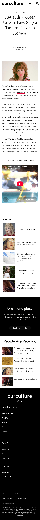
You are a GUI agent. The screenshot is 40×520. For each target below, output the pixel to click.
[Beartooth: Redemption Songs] (7, 381)
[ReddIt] (23, 43)
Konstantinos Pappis (21, 47)
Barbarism (21, 92)
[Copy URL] (27, 43)
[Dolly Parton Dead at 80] (9, 229)
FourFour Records (29, 160)
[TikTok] (22, 401)
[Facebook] (14, 43)
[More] (32, 43)
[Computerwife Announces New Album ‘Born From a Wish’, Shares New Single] (9, 286)
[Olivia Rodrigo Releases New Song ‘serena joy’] (9, 272)
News (23, 12)
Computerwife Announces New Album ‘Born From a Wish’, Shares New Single (26, 286)
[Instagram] (18, 401)
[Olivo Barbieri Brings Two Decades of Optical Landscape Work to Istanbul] (9, 258)
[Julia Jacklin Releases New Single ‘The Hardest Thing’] (9, 244)
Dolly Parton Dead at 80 (26, 229)
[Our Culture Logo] (12, 3)
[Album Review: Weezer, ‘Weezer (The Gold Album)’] (7, 361)
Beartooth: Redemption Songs (25, 379)
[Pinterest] (18, 43)
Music (16, 12)
